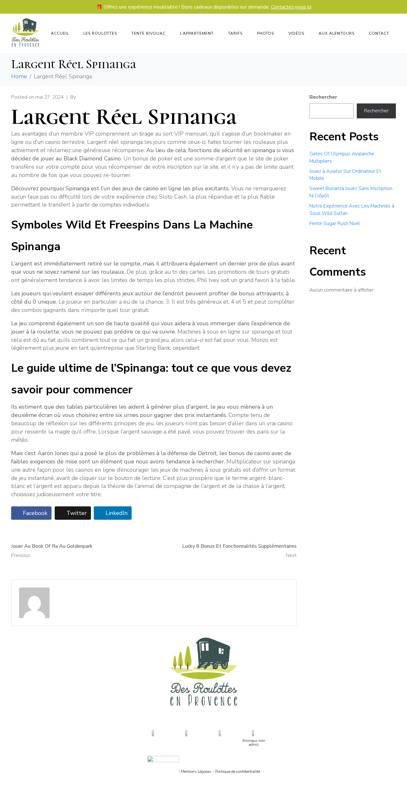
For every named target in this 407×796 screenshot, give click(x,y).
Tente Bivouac (148, 33)
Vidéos (296, 33)
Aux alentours (337, 33)
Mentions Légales (196, 771)
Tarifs (235, 33)
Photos (265, 33)
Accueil (60, 33)
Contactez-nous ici (291, 7)
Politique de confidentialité (237, 771)
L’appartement (197, 33)
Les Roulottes (100, 33)
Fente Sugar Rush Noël (334, 223)
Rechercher (323, 97)
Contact (379, 33)
